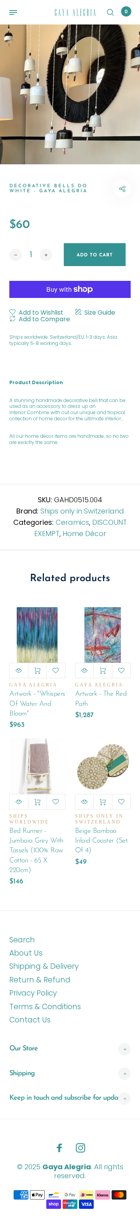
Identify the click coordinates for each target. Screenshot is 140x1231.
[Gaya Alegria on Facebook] (59, 1148)
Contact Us (30, 1020)
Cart (126, 11)
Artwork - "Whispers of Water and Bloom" (37, 704)
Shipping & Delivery (44, 966)
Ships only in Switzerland (82, 511)
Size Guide (99, 313)
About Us (25, 953)
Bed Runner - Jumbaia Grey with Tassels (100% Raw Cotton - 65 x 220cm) (36, 851)
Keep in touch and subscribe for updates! (68, 1098)
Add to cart (37, 670)
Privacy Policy (33, 993)
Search (22, 940)
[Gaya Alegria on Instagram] (80, 1148)
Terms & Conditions (45, 1006)
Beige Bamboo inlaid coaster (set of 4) (101, 841)
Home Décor (84, 533)
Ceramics (72, 522)
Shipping (22, 1073)
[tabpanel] (70, 94)
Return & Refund (39, 980)
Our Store (23, 1048)
